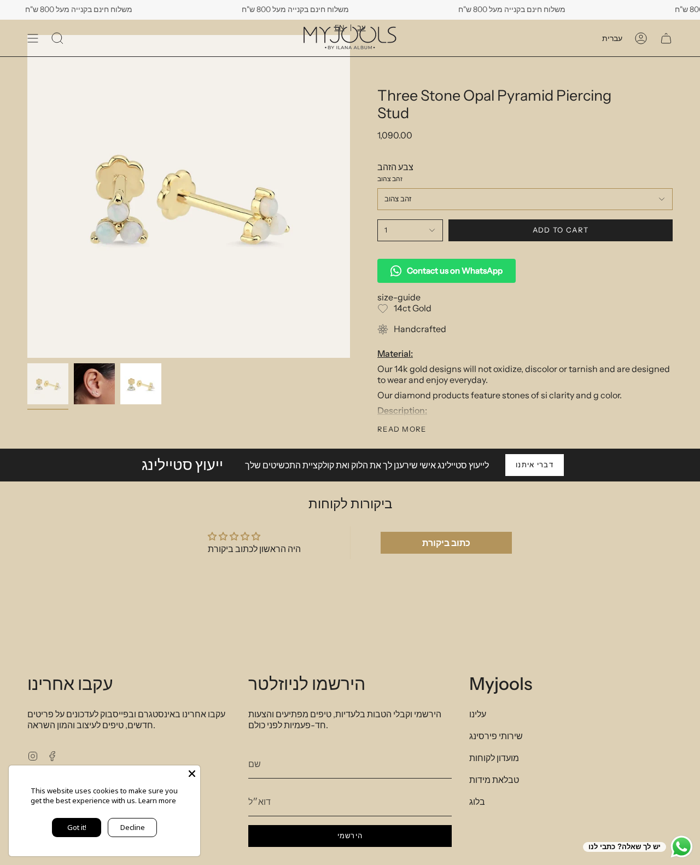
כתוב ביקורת (446, 542)
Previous (27, 196)
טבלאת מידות (494, 779)
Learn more (157, 800)
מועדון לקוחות (494, 757)
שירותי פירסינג (496, 735)
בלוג (477, 801)
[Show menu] (33, 38)
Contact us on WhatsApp (455, 270)
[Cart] (666, 38)
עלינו (477, 714)
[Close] (191, 773)
